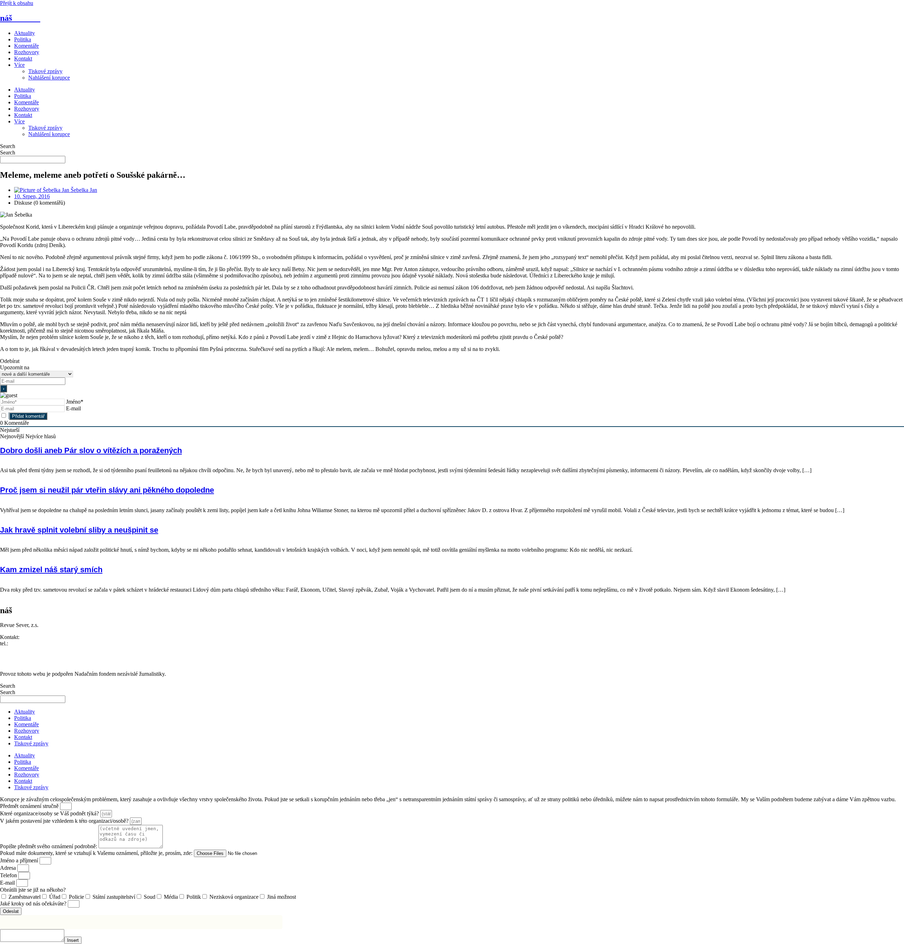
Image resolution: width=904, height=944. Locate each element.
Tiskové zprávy (45, 71)
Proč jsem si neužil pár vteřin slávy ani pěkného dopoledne (107, 490)
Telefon (9, 875)
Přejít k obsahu (16, 3)
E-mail (73, 408)
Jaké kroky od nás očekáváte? (34, 904)
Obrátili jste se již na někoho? (33, 890)
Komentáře (26, 46)
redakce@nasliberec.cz (25, 650)
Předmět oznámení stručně (30, 806)
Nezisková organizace (233, 897)
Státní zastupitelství (114, 897)
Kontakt (23, 58)
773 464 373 (24, 643)
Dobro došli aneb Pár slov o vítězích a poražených (91, 450)
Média (171, 897)
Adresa (8, 868)
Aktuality (24, 33)
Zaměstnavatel (24, 897)
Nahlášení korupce (49, 78)
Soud (149, 897)
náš (20, 18)
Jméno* (74, 402)
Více (19, 65)
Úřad (54, 897)
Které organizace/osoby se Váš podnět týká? (50, 813)
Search (7, 146)
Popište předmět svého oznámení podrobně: (49, 846)
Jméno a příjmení (20, 860)
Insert (73, 940)
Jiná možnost (281, 897)
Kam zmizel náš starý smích (51, 569)
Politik (193, 897)
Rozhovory (26, 52)
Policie (76, 897)
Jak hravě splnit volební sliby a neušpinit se (79, 530)
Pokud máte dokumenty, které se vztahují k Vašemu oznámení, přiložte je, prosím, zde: (97, 853)
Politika (22, 39)
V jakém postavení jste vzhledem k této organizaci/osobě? (65, 821)
